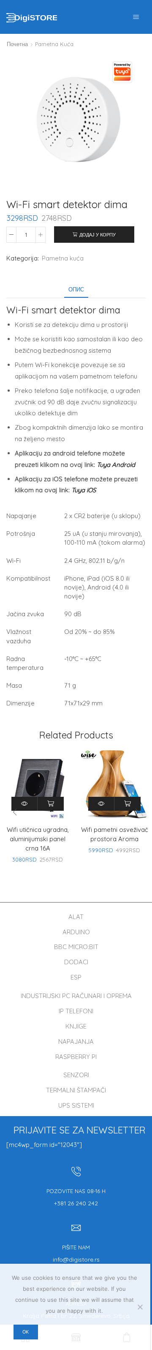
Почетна (17, 44)
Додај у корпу (97, 235)
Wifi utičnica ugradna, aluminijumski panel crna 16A (38, 839)
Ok (25, 1332)
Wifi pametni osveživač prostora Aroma (114, 834)
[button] (137, 812)
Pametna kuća (54, 44)
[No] (140, 1307)
